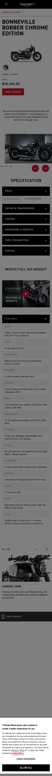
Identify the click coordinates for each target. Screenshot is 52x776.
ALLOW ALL (26, 768)
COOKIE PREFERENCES (26, 759)
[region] (26, 746)
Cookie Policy (18, 753)
